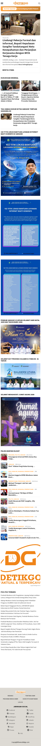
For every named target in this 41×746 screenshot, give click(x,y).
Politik (17, 455)
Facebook (12, 710)
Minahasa (21, 471)
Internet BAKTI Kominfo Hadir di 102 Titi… (24, 538)
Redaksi (10, 696)
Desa (9, 471)
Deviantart (12, 723)
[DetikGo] (20, 3)
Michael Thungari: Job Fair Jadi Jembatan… (19, 484)
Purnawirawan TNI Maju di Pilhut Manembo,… (20, 494)
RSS (21, 733)
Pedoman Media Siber (10, 699)
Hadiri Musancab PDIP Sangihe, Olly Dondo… (21, 502)
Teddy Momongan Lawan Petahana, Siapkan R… (21, 529)
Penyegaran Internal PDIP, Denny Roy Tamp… (22, 458)
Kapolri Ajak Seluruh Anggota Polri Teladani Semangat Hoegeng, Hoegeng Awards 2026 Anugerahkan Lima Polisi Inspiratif (30, 98)
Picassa (12, 730)
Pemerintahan (28, 471)
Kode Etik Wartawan (30, 699)
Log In (20, 702)
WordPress (31, 717)
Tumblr (31, 714)
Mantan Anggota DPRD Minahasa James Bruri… (23, 476)
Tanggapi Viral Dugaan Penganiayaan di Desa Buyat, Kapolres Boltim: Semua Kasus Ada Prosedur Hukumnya (9, 97)
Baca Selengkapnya (26, 64)
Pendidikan (21, 481)
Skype (12, 727)
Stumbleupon (12, 717)
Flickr (31, 730)
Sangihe (22, 455)
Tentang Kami (30, 696)
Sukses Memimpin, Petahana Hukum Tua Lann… (23, 512)
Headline (11, 464)
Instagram (12, 720)
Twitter (31, 710)
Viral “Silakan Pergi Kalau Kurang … (21, 466)
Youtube (31, 727)
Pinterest (11, 714)
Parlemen (11, 455)
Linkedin (31, 720)
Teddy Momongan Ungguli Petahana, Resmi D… (22, 521)
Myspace (31, 723)
